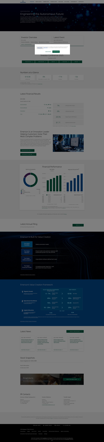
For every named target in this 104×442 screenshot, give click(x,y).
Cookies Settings (48, 51)
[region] (52, 49)
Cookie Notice (45, 47)
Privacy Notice (40, 47)
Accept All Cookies (56, 51)
